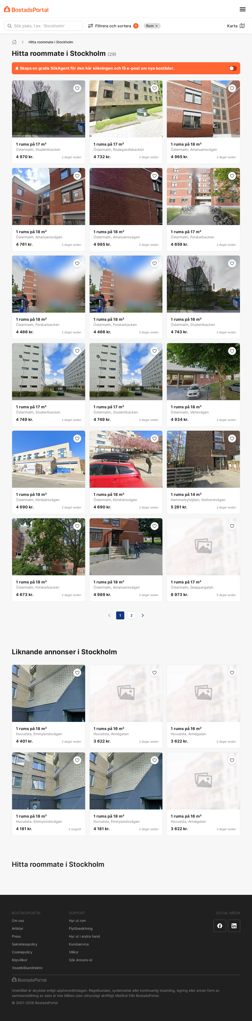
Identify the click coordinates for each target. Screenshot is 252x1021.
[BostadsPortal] (26, 9)
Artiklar (17, 928)
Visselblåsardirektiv (27, 968)
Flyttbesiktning (81, 928)
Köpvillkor (19, 960)
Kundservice (79, 944)
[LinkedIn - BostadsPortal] (234, 926)
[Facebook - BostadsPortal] (220, 926)
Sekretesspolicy (24, 944)
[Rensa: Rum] (156, 26)
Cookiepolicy (22, 952)
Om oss (18, 920)
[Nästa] (143, 615)
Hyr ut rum (77, 920)
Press (16, 936)
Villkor (74, 952)
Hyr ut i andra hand (84, 936)
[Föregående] (109, 615)
